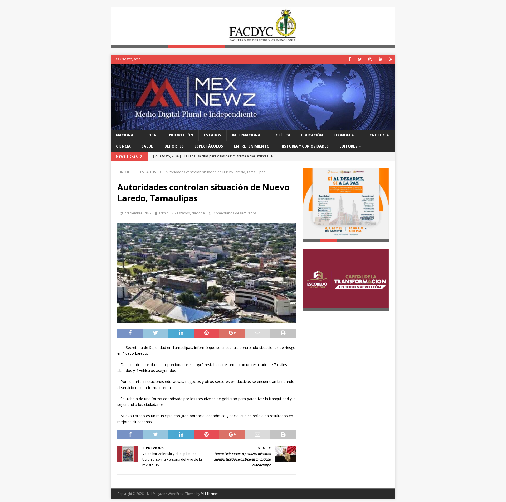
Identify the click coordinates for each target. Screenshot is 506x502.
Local (152, 135)
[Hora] (390, 59)
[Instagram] (370, 59)
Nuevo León (181, 135)
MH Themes (209, 493)
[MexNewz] (253, 126)
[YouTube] (380, 59)
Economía (344, 135)
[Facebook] (349, 59)
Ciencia (123, 146)
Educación (312, 135)
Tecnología (377, 135)
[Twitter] (359, 59)
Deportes (174, 146)
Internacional (247, 135)
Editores (348, 146)
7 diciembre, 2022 (138, 213)
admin (164, 213)
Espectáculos (208, 146)
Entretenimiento (252, 146)
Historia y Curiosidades (304, 146)
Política (281, 135)
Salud (148, 146)
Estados (212, 135)
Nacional (125, 135)
